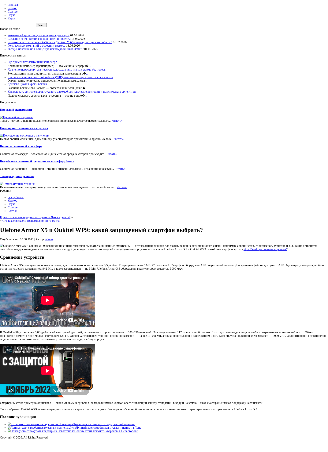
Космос (12, 8)
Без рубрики (16, 197)
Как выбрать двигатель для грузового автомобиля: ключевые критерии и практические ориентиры (72, 91)
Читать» (117, 120)
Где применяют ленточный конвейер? (32, 62)
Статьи (12, 210)
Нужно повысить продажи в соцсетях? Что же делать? (35, 217)
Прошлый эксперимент (16, 109)
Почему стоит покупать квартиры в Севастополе (106, 431)
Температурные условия (17, 176)
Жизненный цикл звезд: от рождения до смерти (38, 35)
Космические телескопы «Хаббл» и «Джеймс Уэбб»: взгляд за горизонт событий (60, 42)
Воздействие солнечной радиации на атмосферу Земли (37, 161)
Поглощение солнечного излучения (24, 128)
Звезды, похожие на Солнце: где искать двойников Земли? (46, 49)
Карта (11, 18)
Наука (11, 15)
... (90, 66)
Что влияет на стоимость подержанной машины (104, 424)
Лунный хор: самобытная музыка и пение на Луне (108, 427)
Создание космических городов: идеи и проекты (39, 38)
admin (49, 239)
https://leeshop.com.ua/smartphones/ (265, 249)
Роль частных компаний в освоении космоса (36, 45)
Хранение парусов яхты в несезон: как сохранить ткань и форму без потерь (57, 69)
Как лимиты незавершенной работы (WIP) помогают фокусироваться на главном (60, 77)
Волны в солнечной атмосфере (21, 146)
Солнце (12, 11)
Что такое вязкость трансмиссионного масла (31, 220)
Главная (13, 4)
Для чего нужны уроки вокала (27, 84)
